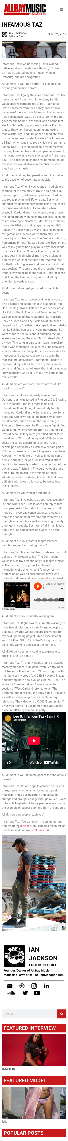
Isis (4, 1121)
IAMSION (8, 1069)
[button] (61, 10)
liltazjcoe (25, 826)
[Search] (61, 1013)
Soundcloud (42, 830)
